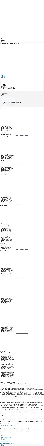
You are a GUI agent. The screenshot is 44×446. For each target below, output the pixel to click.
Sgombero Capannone (4, 86)
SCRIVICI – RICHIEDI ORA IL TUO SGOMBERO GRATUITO (22, 135)
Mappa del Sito (2, 41)
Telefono (3, 94)
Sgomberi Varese (3, 40)
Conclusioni (3, 89)
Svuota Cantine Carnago (3, 442)
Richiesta (3, 96)
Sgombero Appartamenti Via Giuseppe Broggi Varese (6, 440)
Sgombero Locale (3, 76)
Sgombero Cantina (3, 75)
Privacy (3, 103)
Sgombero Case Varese (2, 425)
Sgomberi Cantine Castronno (4, 438)
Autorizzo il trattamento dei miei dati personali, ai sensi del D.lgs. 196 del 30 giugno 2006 (12, 102)
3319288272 (3, 435)
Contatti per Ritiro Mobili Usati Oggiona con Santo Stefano (10, 425)
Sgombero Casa (2, 74)
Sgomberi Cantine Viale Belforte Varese (5, 441)
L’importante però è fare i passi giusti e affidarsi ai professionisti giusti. (8, 88)
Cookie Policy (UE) (8, 443)
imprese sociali (25, 428)
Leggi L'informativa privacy (3, 443)
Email (2, 95)
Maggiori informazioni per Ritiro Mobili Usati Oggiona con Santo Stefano (9, 87)
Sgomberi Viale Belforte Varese (4, 439)
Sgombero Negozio (3, 77)
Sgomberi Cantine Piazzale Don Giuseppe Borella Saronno (7, 437)
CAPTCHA (3, 104)
